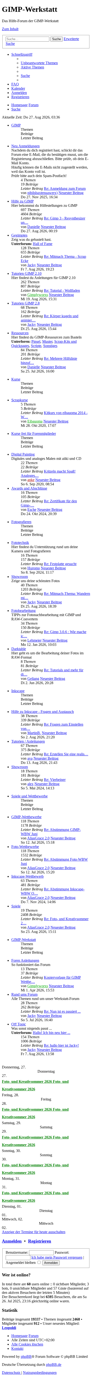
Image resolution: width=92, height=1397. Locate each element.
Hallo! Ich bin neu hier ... (51, 1033)
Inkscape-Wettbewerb (27, 876)
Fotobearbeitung (23, 611)
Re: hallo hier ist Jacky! (61, 1045)
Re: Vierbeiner (55, 780)
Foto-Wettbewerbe (25, 847)
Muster (47, 341)
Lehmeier (34, 640)
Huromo (33, 568)
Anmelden (12, 1241)
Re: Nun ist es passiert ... (62, 1011)
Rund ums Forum (24, 994)
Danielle (33, 227)
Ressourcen (20, 333)
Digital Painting (23, 454)
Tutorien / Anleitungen (28, 741)
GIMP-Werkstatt (23, 940)
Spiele (16, 906)
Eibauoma (34, 421)
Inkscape (18, 691)
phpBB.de (53, 1365)
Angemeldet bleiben (21, 1263)
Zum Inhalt (10, 29)
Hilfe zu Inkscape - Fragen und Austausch (42, 712)
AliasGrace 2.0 (38, 838)
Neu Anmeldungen (25, 146)
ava (30, 758)
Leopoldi (9, 1328)
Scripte (36, 346)
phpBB (26, 1357)
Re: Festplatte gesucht (60, 564)
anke (30, 480)
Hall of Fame (42, 244)
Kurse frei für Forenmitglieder (33, 434)
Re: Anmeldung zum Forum (65, 188)
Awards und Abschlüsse (29, 488)
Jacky (31, 265)
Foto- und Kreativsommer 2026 (27, 1082)
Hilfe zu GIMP (22, 201)
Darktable (18, 649)
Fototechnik (20, 543)
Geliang (33, 679)
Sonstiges (50, 346)
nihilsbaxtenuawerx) (42, 193)
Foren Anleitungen (25, 960)
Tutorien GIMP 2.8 (25, 303)
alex (30, 784)
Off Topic (18, 1024)
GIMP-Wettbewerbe (26, 817)
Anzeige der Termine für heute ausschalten (33, 1232)
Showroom (19, 577)
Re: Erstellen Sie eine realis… (66, 754)
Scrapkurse (19, 400)
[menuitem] (39, 63)
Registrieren (39, 1241)
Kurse (15, 379)
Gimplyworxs (37, 295)
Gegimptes (19, 235)
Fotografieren (21, 522)
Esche (31, 510)
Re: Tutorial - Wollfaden (62, 290)
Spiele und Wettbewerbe (29, 796)
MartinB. (34, 733)
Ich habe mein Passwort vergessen (56, 1257)
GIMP (16, 125)
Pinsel (35, 341)
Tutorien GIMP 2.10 (26, 273)
